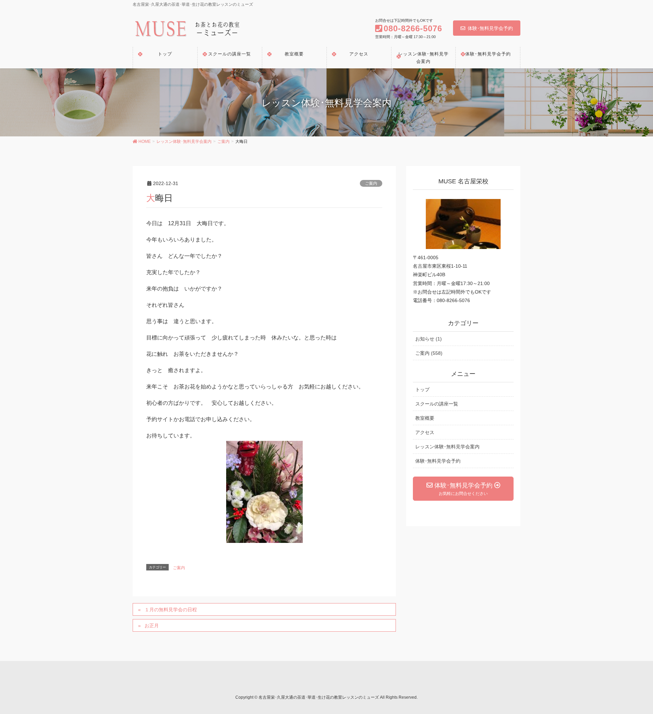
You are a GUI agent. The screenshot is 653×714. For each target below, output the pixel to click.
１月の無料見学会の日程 (171, 609)
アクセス (424, 432)
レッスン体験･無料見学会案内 (447, 446)
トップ (422, 389)
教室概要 (424, 418)
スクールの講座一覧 (436, 403)
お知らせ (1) (428, 339)
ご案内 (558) (428, 353)
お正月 (152, 625)
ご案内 (371, 183)
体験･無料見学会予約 (490, 28)
